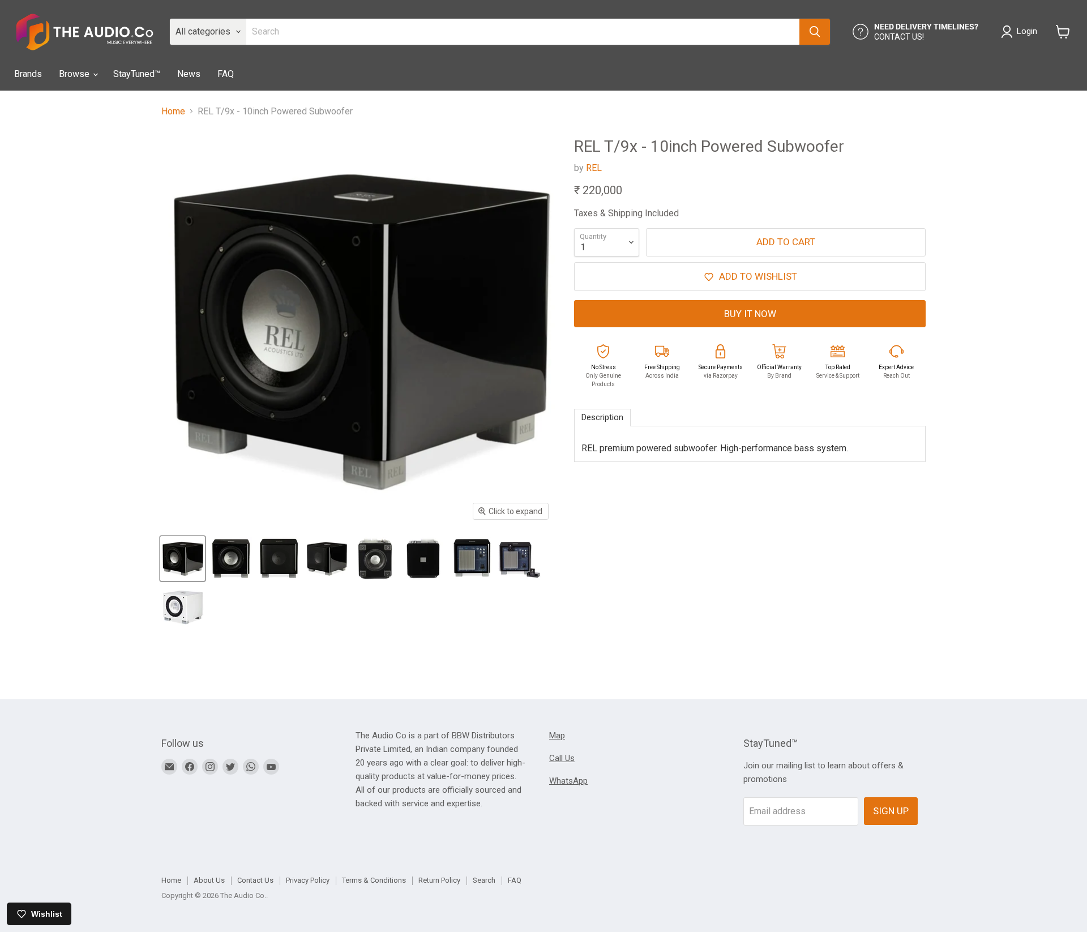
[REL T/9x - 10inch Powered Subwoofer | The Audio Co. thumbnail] (182, 558)
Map (557, 735)
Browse (75, 74)
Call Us (562, 758)
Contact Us (255, 880)
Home (173, 111)
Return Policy (439, 880)
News (188, 74)
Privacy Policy (307, 880)
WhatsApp (568, 781)
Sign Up (891, 810)
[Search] (814, 32)
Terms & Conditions (374, 880)
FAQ (225, 74)
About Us (209, 880)
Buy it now (750, 313)
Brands (28, 74)
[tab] (602, 417)
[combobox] (522, 32)
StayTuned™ (136, 74)
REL (594, 168)
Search (484, 880)
